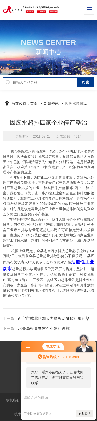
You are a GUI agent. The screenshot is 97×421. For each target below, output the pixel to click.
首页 (34, 103)
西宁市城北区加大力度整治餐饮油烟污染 (54, 318)
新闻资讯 (51, 103)
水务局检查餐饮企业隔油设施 (44, 328)
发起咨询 (85, 413)
